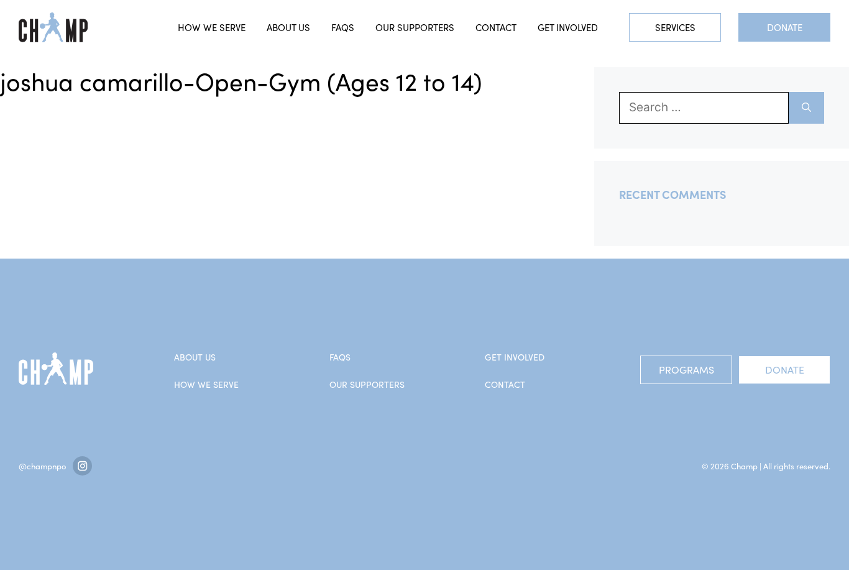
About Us (288, 27)
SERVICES (675, 27)
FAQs (342, 27)
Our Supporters (414, 27)
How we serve (212, 27)
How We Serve (206, 384)
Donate (784, 27)
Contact (495, 27)
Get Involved (568, 27)
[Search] (806, 108)
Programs (686, 369)
